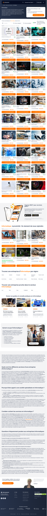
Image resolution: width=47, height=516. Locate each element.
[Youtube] (3, 498)
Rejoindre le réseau (26, 495)
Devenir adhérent (25, 500)
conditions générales (28, 219)
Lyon (2, 290)
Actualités (15, 497)
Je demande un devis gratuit (38, 15)
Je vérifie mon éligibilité (7, 483)
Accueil (4, 5)
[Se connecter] (43, 2)
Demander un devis (26, 497)
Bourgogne (18, 274)
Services (15, 495)
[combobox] (7, 23)
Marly (32, 290)
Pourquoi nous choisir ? (29, 2)
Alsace (3, 274)
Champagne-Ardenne (33, 275)
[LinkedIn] (5, 498)
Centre (25, 274)
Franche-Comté (41, 274)
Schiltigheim (26, 290)
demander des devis (29, 419)
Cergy (17, 290)
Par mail (36, 498)
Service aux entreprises (9, 5)
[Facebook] (1, 498)
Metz (10, 290)
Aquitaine (10, 274)
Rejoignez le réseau (33, 343)
